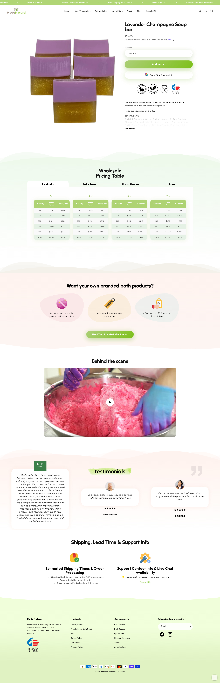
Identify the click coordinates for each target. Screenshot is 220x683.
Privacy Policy (77, 647)
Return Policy (76, 638)
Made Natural (106, 671)
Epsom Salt (119, 633)
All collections (120, 647)
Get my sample (77, 624)
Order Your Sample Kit (160, 75)
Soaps (117, 642)
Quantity (128, 47)
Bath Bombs (119, 629)
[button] (82, 11)
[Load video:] (110, 402)
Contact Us (145, 582)
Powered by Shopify (118, 671)
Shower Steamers (122, 638)
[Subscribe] (190, 626)
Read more (130, 128)
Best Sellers (119, 624)
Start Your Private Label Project (110, 334)
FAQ (72, 633)
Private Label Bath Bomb (81, 629)
